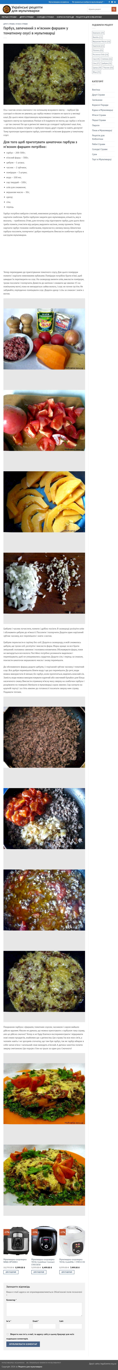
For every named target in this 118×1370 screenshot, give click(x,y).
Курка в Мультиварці (102, 110)
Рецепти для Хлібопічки (89, 17)
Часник (108, 67)
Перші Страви (9, 17)
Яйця (96, 72)
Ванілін (97, 37)
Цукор (97, 67)
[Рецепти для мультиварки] (25, 9)
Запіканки (97, 99)
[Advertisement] (20, 254)
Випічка (96, 89)
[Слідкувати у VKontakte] (115, 2)
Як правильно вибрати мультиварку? (87, 2)
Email (36, 1321)
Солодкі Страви (45, 17)
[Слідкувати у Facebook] (109, 2)
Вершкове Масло (101, 41)
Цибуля (106, 63)
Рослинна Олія (100, 54)
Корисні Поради (65, 17)
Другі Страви (27, 17)
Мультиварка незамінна (59, 2)
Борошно (98, 33)
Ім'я (8, 1321)
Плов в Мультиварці (102, 130)
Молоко (98, 50)
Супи (94, 154)
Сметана (107, 59)
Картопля (98, 46)
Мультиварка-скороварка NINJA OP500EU (15, 1260)
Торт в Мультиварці (101, 159)
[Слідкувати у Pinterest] (112, 2)
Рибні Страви (98, 144)
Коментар (11, 1300)
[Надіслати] (114, 9)
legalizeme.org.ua (108, 1363)
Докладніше (11, 1272)
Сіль (96, 63)
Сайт (61, 1321)
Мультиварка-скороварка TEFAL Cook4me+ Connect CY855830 (43, 1262)
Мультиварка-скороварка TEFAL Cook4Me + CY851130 (72, 1260)
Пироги (95, 125)
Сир (96, 59)
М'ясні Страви (22, 24)
